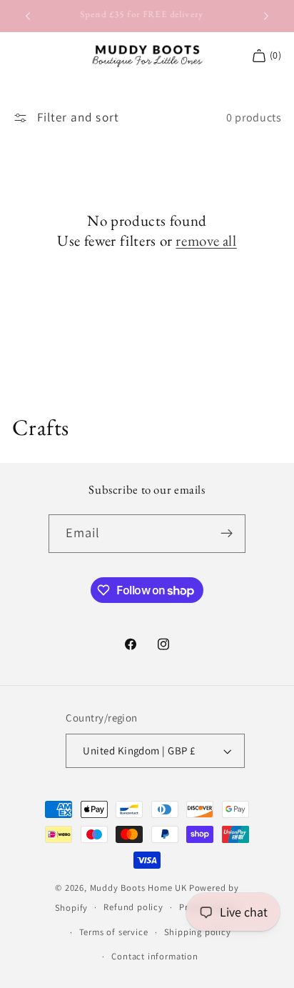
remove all (206, 240)
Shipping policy (197, 932)
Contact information (154, 956)
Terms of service (113, 932)
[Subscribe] (227, 533)
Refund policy (133, 907)
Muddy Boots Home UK (138, 888)
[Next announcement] (266, 15)
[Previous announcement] (28, 15)
